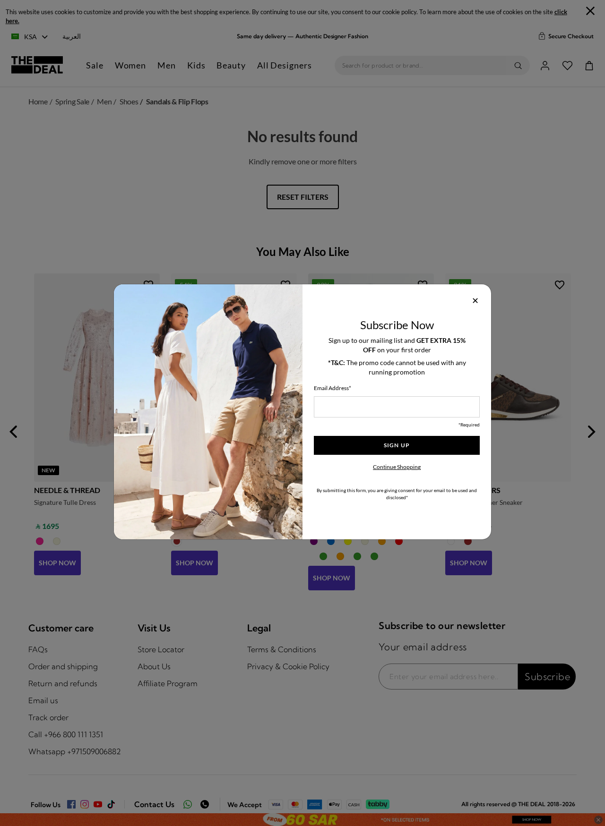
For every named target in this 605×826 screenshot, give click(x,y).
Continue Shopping (397, 466)
